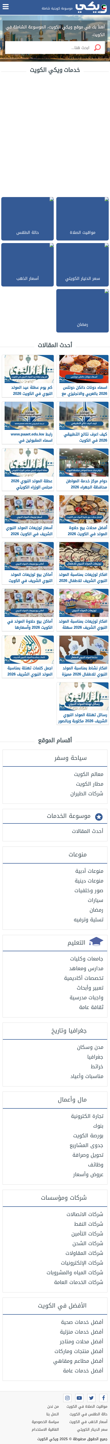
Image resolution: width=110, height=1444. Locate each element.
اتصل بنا (52, 1414)
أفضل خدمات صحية (82, 1322)
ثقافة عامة (91, 1007)
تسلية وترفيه (88, 919)
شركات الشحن (87, 1243)
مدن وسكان (90, 1047)
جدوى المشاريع (86, 1145)
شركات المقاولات (84, 1253)
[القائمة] (6, 6)
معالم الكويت (88, 774)
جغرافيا (95, 1056)
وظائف (95, 1164)
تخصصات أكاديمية (83, 978)
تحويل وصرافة (87, 1155)
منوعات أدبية (89, 871)
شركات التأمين (87, 1233)
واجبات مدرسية (86, 997)
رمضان (96, 909)
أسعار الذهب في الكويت (88, 1422)
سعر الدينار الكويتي (92, 1429)
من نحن (53, 1406)
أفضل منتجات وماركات (78, 1351)
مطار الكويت (89, 783)
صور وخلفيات (88, 890)
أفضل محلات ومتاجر (81, 1341)
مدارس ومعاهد (86, 968)
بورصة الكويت (88, 1135)
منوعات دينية (89, 880)
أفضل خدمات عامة (83, 1370)
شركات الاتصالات (85, 1214)
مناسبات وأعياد (86, 1076)
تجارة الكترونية (87, 1116)
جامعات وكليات (86, 958)
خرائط (97, 1066)
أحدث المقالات (87, 831)
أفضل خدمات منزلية (81, 1331)
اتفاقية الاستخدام (45, 1429)
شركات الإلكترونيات (82, 1262)
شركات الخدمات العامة (78, 1282)
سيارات (95, 900)
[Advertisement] (55, 134)
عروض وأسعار (88, 1174)
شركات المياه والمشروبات (75, 1272)
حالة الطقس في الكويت (88, 1414)
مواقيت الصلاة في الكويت (87, 1406)
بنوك (98, 1125)
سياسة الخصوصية (45, 1422)
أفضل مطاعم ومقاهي (78, 1361)
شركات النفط (88, 1224)
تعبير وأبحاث (90, 987)
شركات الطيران (86, 793)
